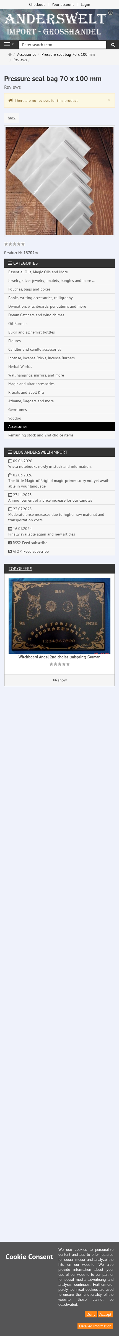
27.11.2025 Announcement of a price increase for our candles (50, 497)
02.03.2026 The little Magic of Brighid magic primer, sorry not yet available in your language (59, 481)
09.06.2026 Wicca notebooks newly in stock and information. (50, 463)
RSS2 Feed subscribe (29, 542)
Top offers (20, 568)
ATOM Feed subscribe (30, 551)
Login (85, 4)
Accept (105, 1314)
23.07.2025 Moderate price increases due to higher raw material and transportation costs (56, 514)
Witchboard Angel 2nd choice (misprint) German (59, 657)
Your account (63, 4)
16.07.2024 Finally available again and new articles (41, 531)
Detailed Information (95, 1326)
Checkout (37, 4)
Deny (90, 1314)
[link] (14, 244)
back (11, 117)
